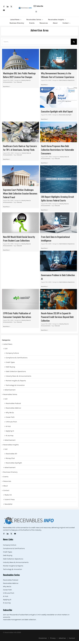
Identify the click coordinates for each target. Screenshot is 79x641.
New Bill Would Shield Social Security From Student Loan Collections (20, 222)
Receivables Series (10, 394)
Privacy (52, 638)
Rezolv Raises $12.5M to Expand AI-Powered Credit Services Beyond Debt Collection (58, 299)
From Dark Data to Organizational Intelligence (58, 222)
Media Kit (8, 495)
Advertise (62, 638)
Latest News (7, 344)
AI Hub (8, 426)
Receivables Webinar (13, 408)
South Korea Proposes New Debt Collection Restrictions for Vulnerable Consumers (58, 132)
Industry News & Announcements (18, 376)
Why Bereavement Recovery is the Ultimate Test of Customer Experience (58, 59)
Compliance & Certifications (16, 358)
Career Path (10, 417)
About (5, 486)
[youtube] (4, 10)
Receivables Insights (11, 445)
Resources (7, 481)
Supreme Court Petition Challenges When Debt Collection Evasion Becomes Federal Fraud (20, 176)
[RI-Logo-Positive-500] (25, 8)
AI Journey (9, 435)
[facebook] (4, 6)
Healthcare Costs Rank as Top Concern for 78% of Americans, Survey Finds (20, 132)
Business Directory (10, 472)
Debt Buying (10, 367)
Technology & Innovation (15, 385)
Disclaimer (43, 638)
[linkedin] (7, 6)
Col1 (6, 349)
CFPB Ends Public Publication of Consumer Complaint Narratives (20, 299)
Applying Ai (10, 431)
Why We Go (10, 412)
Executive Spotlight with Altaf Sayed (58, 97)
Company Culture (12, 353)
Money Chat (10, 458)
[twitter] (11, 6)
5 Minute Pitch (11, 422)
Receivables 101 (11, 454)
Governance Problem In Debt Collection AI (58, 261)
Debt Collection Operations (66, 80)
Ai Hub (5, 596)
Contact (6, 490)
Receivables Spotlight (65, 114)
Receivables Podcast (13, 403)
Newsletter (8, 504)
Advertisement (10, 390)
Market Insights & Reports (16, 381)
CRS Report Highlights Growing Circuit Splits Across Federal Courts (58, 179)
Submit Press (10, 499)
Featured (19, 82)
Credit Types (10, 362)
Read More (6, 86)
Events (5, 477)
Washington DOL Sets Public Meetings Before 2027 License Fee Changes (20, 59)
